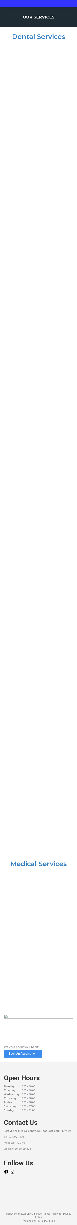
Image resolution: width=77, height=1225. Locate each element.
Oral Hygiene (20, 164)
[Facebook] (6, 1173)
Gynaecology (20, 921)
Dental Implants (23, 94)
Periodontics (20, 233)
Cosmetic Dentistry (26, 373)
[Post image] (38, 67)
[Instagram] (12, 1173)
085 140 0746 (17, 1142)
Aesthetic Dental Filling (30, 513)
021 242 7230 (16, 1137)
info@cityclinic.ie (21, 1148)
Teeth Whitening (23, 582)
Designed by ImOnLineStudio (38, 1220)
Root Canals (20, 303)
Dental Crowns (22, 652)
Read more (17, 102)
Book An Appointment (23, 1053)
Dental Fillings (22, 443)
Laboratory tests (24, 991)
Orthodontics (21, 722)
